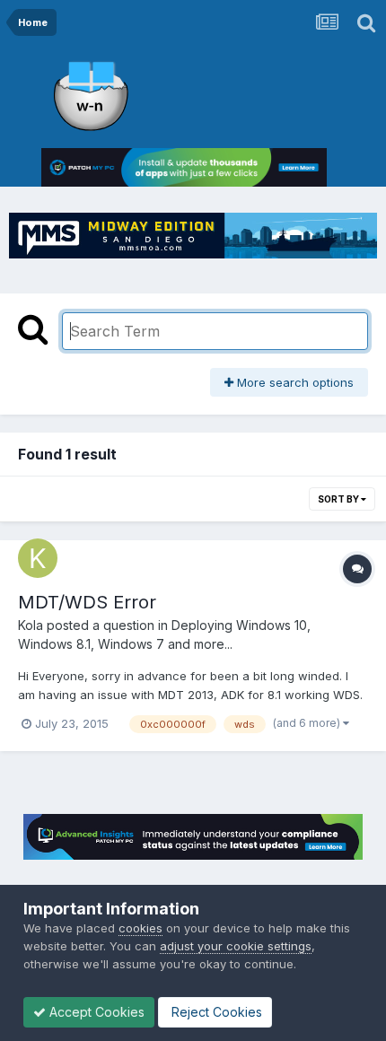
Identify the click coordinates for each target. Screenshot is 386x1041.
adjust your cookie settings (235, 946)
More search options (293, 382)
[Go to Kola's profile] (37, 558)
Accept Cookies (95, 1011)
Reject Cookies (215, 1011)
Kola (30, 625)
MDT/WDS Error (87, 602)
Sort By (339, 499)
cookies (140, 928)
